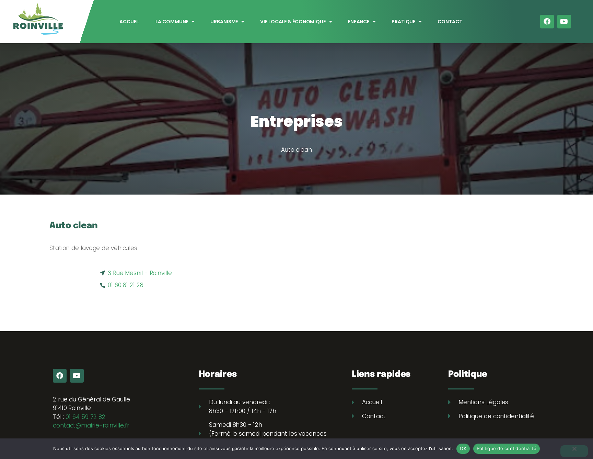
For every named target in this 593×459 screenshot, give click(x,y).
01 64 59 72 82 (85, 417)
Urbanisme (224, 21)
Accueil (129, 21)
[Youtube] (564, 21)
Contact (450, 21)
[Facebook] (547, 21)
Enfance (358, 21)
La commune (172, 21)
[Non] (574, 451)
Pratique (403, 21)
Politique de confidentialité (506, 448)
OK (463, 448)
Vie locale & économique (293, 21)
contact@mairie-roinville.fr (91, 425)
